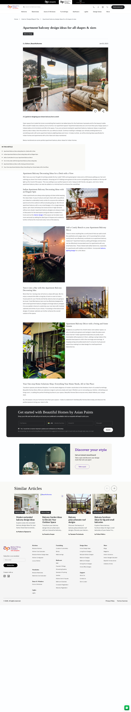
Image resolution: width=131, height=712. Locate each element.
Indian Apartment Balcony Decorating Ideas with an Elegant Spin (21, 154)
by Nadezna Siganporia (23, 532)
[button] (83, 147)
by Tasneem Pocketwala (76, 534)
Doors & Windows (49, 11)
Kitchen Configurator (37, 557)
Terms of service (122, 601)
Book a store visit (118, 7)
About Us (82, 575)
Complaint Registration (62, 584)
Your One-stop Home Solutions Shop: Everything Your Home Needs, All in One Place (26, 167)
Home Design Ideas (85, 548)
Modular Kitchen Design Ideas (40, 554)
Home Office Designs (85, 566)
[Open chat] (126, 707)
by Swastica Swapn (48, 534)
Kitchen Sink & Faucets (62, 578)
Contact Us (83, 578)
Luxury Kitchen (36, 560)
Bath (57, 563)
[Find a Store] (102, 7)
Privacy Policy (110, 601)
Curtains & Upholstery (62, 548)
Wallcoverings (59, 554)
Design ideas (97, 11)
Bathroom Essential (61, 581)
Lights (86, 11)
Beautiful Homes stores (110, 560)
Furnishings (64, 11)
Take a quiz (82, 467)
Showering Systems (61, 569)
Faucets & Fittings (61, 566)
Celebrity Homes (108, 563)
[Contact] (93, 7)
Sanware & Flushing (61, 572)
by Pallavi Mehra (100, 534)
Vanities (58, 575)
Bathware (76, 11)
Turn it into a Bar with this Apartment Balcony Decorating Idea (20, 161)
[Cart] (107, 7)
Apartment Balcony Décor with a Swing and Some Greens (19, 164)
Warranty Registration (61, 587)
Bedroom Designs (85, 557)
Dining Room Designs (86, 563)
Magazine (106, 551)
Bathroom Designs (85, 560)
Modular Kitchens (37, 548)
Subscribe (10, 565)
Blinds (57, 551)
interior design (38, 215)
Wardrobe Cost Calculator (39, 575)
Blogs (105, 548)
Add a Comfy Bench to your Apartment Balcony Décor (18, 157)
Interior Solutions (108, 554)
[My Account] (98, 7)
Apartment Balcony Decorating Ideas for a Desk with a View (19, 151)
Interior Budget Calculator (110, 557)
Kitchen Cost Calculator (38, 551)
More (108, 11)
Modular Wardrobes (37, 572)
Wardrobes (35, 11)
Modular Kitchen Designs (86, 554)
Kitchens (24, 11)
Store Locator (83, 581)
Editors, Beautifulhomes (33, 43)
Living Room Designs (85, 551)
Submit (108, 430)
